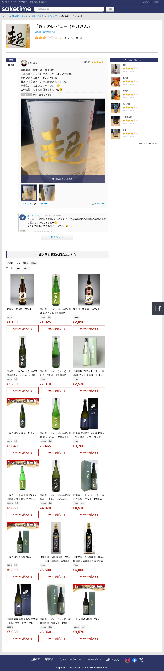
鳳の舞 (125, 78)
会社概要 (35, 659)
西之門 (125, 91)
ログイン (146, 2)
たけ (29, 231)
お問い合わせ (112, 659)
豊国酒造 (47, 32)
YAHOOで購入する (22, 328)
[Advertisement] (134, 168)
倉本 (124, 130)
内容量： (10, 262)
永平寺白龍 (127, 117)
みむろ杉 (126, 104)
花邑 (124, 65)
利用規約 (49, 659)
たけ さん (32, 63)
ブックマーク (43, 203)
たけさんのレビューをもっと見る (146, 143)
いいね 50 (27, 203)
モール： (10, 268)
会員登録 (156, 2)
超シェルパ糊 (33, 216)
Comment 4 (100, 204)
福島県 (38, 32)
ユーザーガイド (93, 659)
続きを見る (57, 237)
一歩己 (24, 73)
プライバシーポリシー (69, 659)
